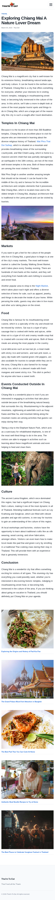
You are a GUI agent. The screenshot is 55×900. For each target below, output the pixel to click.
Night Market (41, 286)
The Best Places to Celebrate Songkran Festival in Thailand (24, 852)
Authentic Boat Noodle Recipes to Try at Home (19, 802)
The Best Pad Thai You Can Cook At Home (18, 752)
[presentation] (27, 629)
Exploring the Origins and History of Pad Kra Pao (21, 651)
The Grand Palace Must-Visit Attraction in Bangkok (21, 702)
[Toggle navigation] (51, 4)
